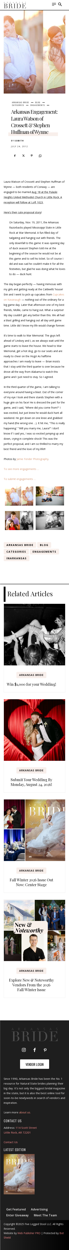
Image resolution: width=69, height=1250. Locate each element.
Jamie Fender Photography (32, 459)
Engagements (37, 105)
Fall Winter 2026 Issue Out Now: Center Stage (31, 882)
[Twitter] (23, 155)
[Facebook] (14, 155)
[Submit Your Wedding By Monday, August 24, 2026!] (34, 730)
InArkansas (16, 558)
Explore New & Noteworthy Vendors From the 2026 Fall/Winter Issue (31, 984)
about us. (25, 1112)
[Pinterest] (31, 155)
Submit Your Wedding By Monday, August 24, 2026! (31, 782)
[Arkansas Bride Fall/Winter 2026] (19, 1174)
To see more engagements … (21, 469)
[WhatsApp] (40, 155)
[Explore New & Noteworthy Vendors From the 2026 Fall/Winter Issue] (34, 930)
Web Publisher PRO (28, 1233)
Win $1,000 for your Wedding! (31, 684)
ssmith (19, 140)
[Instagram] (24, 1050)
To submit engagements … (20, 479)
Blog (37, 102)
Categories (18, 105)
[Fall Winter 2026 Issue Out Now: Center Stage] (34, 830)
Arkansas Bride (20, 102)
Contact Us (11, 1142)
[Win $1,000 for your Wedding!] (34, 634)
